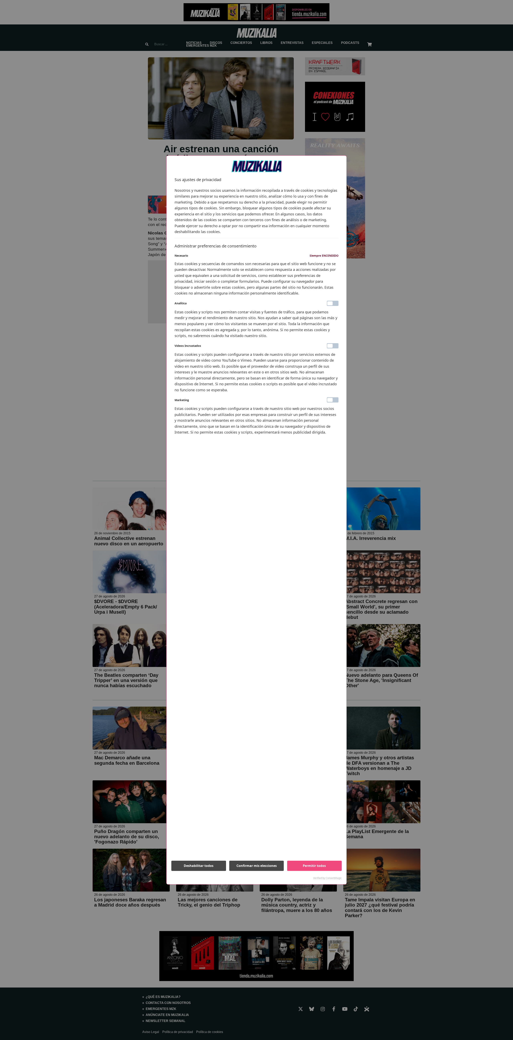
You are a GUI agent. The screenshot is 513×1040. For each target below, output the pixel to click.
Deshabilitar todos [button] (198, 865)
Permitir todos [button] (314, 865)
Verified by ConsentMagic (327, 878)
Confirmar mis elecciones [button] (256, 865)
